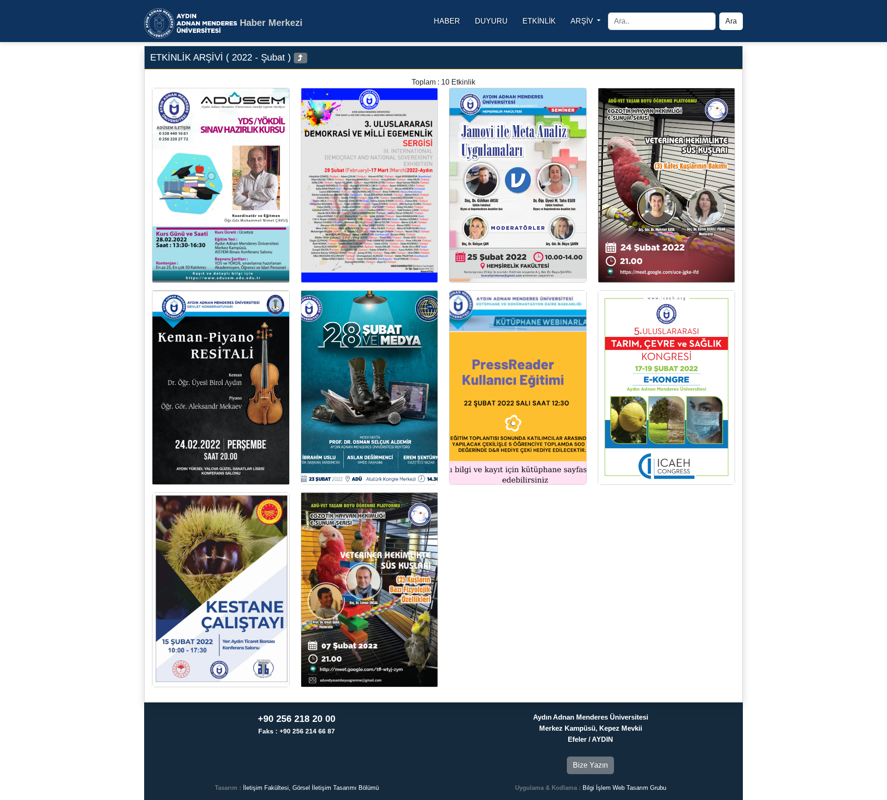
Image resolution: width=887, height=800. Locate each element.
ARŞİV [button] (583, 21)
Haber (447, 21)
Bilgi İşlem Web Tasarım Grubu (624, 787)
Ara (731, 21)
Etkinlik (539, 21)
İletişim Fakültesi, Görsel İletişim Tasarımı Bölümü (311, 787)
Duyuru (491, 21)
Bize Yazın (590, 765)
